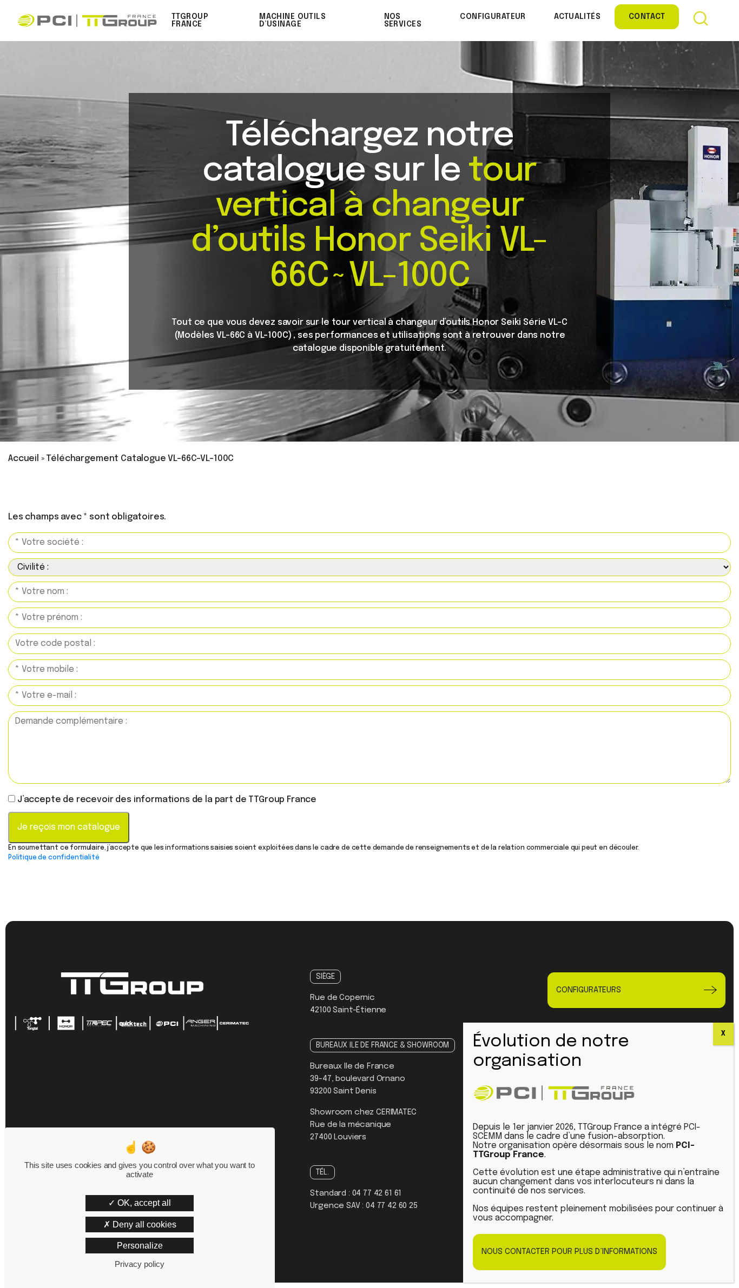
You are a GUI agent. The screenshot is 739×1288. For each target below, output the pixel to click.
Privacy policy (139, 1264)
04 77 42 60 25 (392, 1206)
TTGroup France (189, 20)
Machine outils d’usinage (292, 20)
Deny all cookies (143, 1224)
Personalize (140, 1245)
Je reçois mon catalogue (68, 827)
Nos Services (402, 20)
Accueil (23, 458)
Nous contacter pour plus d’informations (569, 1251)
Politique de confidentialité (54, 858)
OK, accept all (143, 1202)
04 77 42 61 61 (377, 1193)
